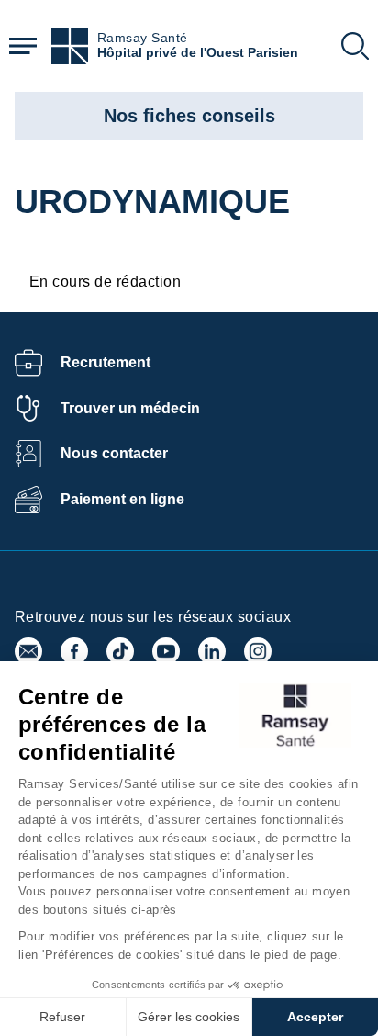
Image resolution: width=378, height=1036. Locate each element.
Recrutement (105, 362)
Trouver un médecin (130, 408)
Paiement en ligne (122, 499)
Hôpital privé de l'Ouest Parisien (197, 53)
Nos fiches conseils (189, 116)
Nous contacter (114, 453)
